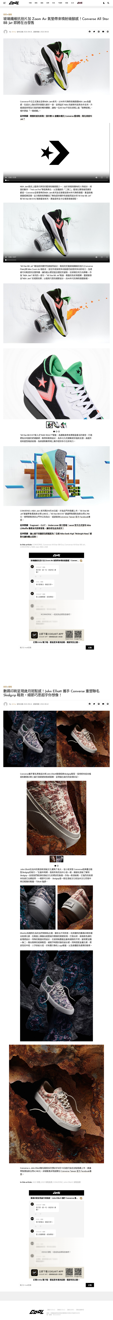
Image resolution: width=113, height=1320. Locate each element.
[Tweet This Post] (94, 32)
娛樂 (47, 3)
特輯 (30, 3)
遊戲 (66, 3)
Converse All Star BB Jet (75, 545)
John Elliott (68, 1182)
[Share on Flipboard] (99, 32)
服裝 (42, 3)
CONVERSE (37, 545)
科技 (53, 3)
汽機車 (60, 3)
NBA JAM (44, 547)
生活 (72, 3)
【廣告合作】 (70, 1310)
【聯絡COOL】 (60, 1310)
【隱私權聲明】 (80, 1310)
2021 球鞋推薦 (46, 1182)
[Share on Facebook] (90, 32)
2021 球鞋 (36, 1182)
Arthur (14, 32)
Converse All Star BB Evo (53, 545)
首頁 (5, 14)
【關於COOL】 (51, 1310)
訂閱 (90, 648)
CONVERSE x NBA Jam (29, 547)
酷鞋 (36, 3)
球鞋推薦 (77, 1182)
